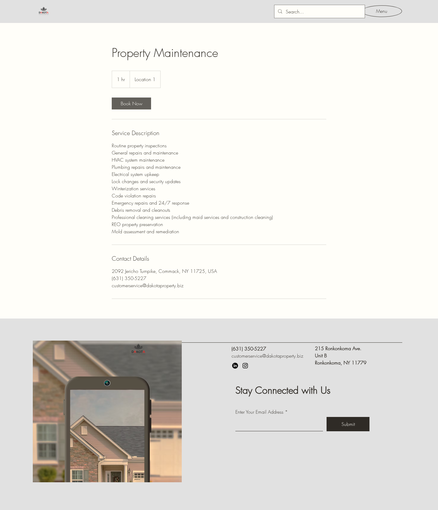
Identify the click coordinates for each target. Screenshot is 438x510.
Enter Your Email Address (259, 411)
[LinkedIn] (235, 365)
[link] (131, 103)
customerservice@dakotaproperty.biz (267, 356)
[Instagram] (245, 365)
